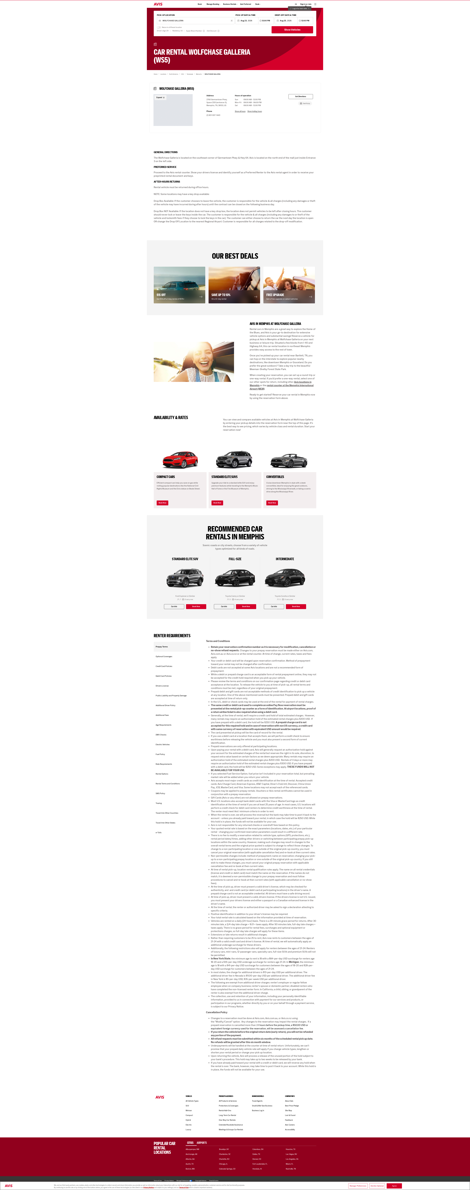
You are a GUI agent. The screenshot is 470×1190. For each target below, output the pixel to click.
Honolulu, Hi (257, 1169)
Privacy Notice (148, 1187)
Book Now (162, 503)
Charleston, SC (224, 1154)
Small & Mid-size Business (262, 1106)
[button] (173, 110)
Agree (394, 1186)
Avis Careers (290, 1125)
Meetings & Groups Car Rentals (231, 1129)
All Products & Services (228, 1101)
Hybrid (188, 1120)
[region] (235, 1186)
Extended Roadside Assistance (231, 1125)
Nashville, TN (291, 1169)
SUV (187, 1106)
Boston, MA (190, 1169)
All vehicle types (192, 1101)
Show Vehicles (292, 29)
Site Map (288, 1110)
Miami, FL (289, 1164)
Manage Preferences (182, 1180)
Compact (189, 1115)
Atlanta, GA (190, 1159)
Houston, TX (290, 1149)
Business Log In (258, 1110)
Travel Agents (257, 1101)
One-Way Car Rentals (227, 1120)
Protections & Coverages (228, 1106)
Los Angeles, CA (292, 1159)
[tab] (191, 1143)
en (296, 4)
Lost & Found (290, 1115)
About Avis (289, 1101)
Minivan (189, 1110)
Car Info (174, 607)
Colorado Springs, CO (227, 1169)
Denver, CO (257, 1159)
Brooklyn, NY (224, 1149)
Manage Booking (213, 4)
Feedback (289, 1120)
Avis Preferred (245, 4)
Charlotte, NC (224, 1159)
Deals (257, 4)
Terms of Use (183, 1187)
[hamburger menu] (315, 4)
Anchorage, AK (191, 1154)
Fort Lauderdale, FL (260, 1164)
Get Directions (300, 96)
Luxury (188, 1129)
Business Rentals (229, 4)
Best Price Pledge (292, 1106)
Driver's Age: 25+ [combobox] (163, 31)
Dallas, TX (256, 1154)
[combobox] (195, 20)
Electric (189, 1125)
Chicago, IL (223, 1164)
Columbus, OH (258, 1149)
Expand (159, 97)
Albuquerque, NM (192, 1149)
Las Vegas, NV (291, 1154)
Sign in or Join (305, 4)
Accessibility (290, 1129)
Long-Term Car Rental (227, 1115)
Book (200, 4)
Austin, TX (189, 1164)
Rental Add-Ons (225, 1110)
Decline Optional (377, 1186)
